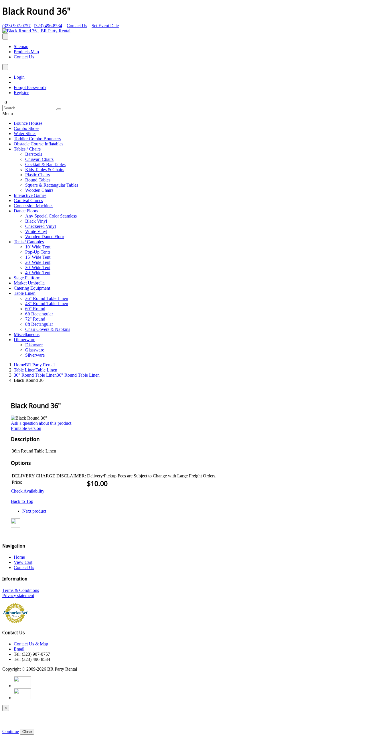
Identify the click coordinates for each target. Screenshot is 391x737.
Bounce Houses (28, 123)
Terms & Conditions (20, 590)
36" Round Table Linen (46, 298)
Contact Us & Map (31, 643)
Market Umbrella (29, 282)
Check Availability (27, 491)
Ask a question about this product (41, 423)
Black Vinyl (36, 221)
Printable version (26, 428)
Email (19, 649)
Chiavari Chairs (39, 159)
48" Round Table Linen (46, 303)
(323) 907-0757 (16, 25)
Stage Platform (27, 277)
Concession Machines (33, 205)
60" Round (35, 308)
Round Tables (37, 179)
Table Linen (24, 293)
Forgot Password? (30, 87)
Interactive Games (30, 195)
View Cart (23, 562)
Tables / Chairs (27, 149)
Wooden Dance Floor (44, 236)
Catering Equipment (32, 288)
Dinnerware (24, 339)
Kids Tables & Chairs (44, 169)
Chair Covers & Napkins (47, 329)
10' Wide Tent (37, 246)
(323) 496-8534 (48, 25)
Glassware (34, 349)
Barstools (33, 154)
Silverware (35, 355)
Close (27, 732)
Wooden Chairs (39, 190)
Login (19, 77)
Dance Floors (26, 210)
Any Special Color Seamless (51, 216)
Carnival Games (28, 200)
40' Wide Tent (37, 272)
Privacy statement (18, 595)
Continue (10, 731)
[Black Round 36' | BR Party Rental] (36, 30)
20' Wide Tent (37, 262)
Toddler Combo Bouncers (37, 138)
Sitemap (21, 46)
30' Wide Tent (37, 267)
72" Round (35, 319)
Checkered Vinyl (40, 226)
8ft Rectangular (39, 324)
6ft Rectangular (39, 313)
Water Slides (25, 133)
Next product (34, 511)
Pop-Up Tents (37, 252)
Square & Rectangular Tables (51, 185)
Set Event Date (105, 25)
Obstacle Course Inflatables (38, 143)
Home (34, 364)
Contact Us (77, 25)
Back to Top (22, 501)
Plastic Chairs (37, 174)
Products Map (26, 51)
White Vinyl (36, 231)
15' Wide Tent (37, 257)
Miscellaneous (27, 334)
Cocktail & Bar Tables (45, 164)
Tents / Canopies (29, 241)
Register (21, 92)
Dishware (34, 344)
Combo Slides (26, 128)
